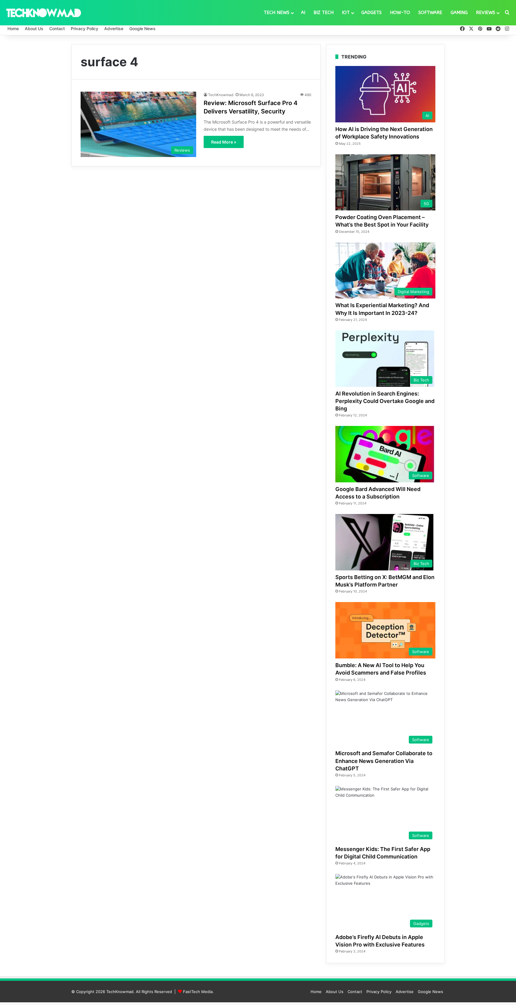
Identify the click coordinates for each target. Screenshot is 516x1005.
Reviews (485, 12)
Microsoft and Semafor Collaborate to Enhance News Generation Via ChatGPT (383, 760)
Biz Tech (324, 12)
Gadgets (371, 12)
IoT (346, 12)
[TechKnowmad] (43, 12)
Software (430, 12)
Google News (142, 28)
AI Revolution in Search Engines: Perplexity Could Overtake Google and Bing (384, 401)
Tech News (276, 12)
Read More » (223, 141)
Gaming (459, 12)
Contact (57, 28)
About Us (34, 28)
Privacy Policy (84, 28)
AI (303, 12)
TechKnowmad (220, 95)
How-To (400, 12)
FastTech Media (198, 991)
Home (13, 28)
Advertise (113, 28)
